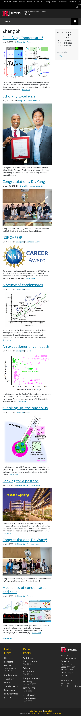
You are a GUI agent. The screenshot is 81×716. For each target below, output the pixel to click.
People (29, 2)
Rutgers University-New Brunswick (35, 12)
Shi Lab (28, 14)
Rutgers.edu (7, 2)
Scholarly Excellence (19, 96)
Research (22, 2)
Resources (72, 2)
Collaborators (62, 2)
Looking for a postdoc (20, 481)
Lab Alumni (8, 671)
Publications (38, 2)
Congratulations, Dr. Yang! (24, 181)
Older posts (7, 638)
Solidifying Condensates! (23, 37)
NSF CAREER (12, 237)
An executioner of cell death (26, 346)
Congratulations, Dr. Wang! (25, 539)
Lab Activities (11, 693)
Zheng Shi (21, 42)
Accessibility (48, 711)
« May (59, 56)
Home (15, 2)
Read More (26, 90)
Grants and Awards (34, 100)
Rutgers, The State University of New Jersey (47, 713)
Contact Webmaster (35, 711)
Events (54, 2)
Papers (29, 42)
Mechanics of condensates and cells (24, 589)
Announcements (36, 186)
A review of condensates (23, 284)
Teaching (47, 2)
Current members (10, 668)
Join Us (7, 697)
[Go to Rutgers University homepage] (11, 13)
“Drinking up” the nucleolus (25, 407)
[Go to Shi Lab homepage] (69, 651)
